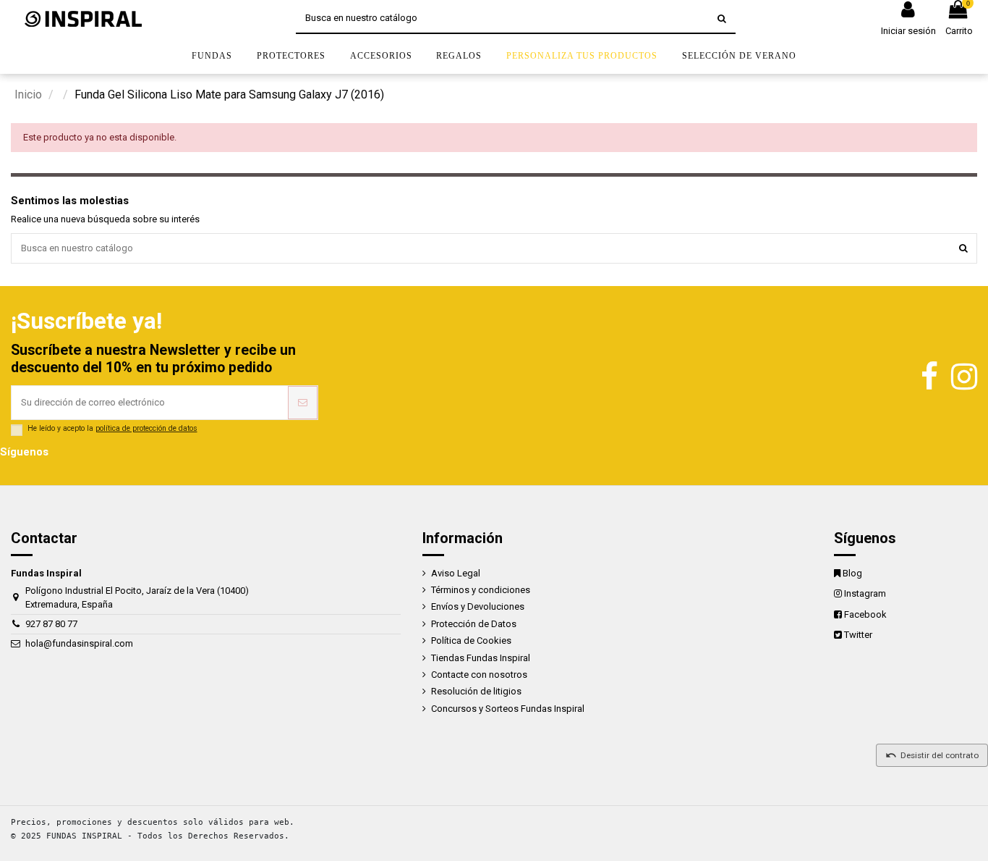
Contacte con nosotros (479, 674)
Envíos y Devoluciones (477, 606)
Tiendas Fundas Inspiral (480, 657)
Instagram (865, 593)
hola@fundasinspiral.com (79, 643)
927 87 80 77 (51, 623)
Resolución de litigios (476, 691)
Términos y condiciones (480, 589)
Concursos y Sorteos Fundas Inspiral (507, 708)
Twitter (858, 634)
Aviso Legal (455, 573)
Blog (852, 573)
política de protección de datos (146, 428)
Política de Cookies (471, 640)
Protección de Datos (473, 623)
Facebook (865, 614)
